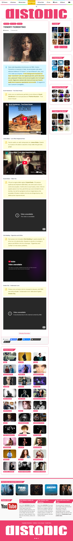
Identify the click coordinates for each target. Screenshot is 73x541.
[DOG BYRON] (61, 128)
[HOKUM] (67, 63)
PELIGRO (21, 362)
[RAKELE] (24, 405)
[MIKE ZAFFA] (24, 393)
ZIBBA (5, 362)
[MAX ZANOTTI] (39, 429)
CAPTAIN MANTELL (23, 423)
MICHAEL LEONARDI (9, 471)
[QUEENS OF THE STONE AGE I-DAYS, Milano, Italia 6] (67, 42)
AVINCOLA (6, 459)
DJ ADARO (6, 386)
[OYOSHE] (61, 91)
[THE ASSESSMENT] (67, 69)
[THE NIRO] (61, 96)
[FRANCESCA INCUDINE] (39, 393)
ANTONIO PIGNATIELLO (24, 471)
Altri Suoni (6, 23)
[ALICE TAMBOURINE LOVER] (55, 128)
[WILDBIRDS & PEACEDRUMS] (67, 116)
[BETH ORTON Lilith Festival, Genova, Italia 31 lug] (61, 35)
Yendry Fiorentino (25, 333)
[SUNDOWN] (55, 69)
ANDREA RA (21, 374)
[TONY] (61, 75)
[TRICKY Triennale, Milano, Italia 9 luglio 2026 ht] (54, 42)
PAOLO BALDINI (7, 398)
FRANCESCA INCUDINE (39, 398)
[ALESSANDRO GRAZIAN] (39, 466)
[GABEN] (39, 356)
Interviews (22, 2)
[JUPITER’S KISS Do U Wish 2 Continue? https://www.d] (67, 29)
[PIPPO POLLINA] (9, 405)
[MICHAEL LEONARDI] (9, 466)
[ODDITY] (55, 75)
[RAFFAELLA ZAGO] (67, 96)
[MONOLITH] (55, 63)
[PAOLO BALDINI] (9, 393)
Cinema (5, 2)
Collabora (35, 523)
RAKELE (21, 410)
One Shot (41, 2)
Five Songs (32, 2)
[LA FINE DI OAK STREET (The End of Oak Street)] (61, 63)
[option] (7, 489)
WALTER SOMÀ (37, 447)
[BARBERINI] (61, 122)
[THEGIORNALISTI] (61, 116)
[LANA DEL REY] (67, 122)
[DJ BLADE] (24, 441)
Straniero (20, 23)
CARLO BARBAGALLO (9, 435)
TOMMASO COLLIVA (39, 423)
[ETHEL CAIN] (55, 116)
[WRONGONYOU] (55, 96)
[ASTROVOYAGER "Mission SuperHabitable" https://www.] (54, 29)
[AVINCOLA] (9, 454)
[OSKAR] (39, 405)
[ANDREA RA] (24, 368)
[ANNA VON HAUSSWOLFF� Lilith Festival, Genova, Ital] (54, 35)
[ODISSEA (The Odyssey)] (67, 75)
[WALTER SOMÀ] (39, 441)
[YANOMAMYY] (9, 441)
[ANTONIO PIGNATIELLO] (24, 466)
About (63, 2)
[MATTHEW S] (39, 381)
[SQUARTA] (24, 381)
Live (49, 2)
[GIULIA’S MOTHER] (9, 368)
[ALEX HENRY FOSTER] (55, 100)
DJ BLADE (21, 447)
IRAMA (5, 423)
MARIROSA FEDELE (38, 374)
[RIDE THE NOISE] (55, 91)
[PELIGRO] (24, 356)
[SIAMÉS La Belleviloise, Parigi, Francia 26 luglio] (67, 35)
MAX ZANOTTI (37, 435)
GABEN (35, 362)
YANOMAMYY (7, 447)
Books (55, 2)
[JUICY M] (24, 454)
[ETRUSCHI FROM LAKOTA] (67, 128)
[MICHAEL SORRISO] (61, 100)
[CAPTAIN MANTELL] (24, 417)
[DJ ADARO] (9, 381)
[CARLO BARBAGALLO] (9, 429)
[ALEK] (67, 91)
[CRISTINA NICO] (55, 122)
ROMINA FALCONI (38, 459)
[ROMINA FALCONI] (39, 454)
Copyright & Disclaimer (27, 523)
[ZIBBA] (9, 356)
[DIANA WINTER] (24, 429)
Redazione (6, 30)
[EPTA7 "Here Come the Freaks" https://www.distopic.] (61, 29)
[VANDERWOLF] (67, 100)
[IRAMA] (9, 417)
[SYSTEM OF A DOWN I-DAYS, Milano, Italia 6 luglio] (61, 42)
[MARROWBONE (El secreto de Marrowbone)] (61, 69)
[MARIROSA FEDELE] (39, 368)
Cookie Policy (48, 523)
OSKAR (35, 411)
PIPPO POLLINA (7, 411)
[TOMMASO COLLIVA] (39, 417)
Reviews (13, 2)
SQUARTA (21, 386)
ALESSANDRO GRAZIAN (39, 471)
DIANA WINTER (22, 435)
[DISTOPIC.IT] (36, 14)
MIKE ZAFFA (22, 398)
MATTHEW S (37, 386)
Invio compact (41, 523)
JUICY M (21, 459)
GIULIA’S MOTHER (8, 374)
